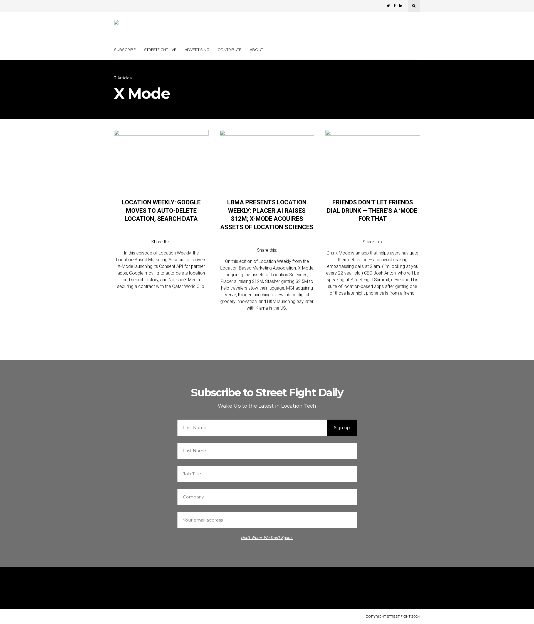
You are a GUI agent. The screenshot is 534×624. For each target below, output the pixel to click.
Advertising (197, 49)
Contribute (229, 49)
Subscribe (125, 49)
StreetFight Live (160, 49)
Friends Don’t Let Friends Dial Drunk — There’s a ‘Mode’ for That (373, 210)
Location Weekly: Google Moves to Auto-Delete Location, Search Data (161, 210)
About (256, 49)
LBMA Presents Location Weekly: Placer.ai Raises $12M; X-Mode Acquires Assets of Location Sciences (266, 215)
